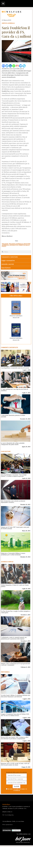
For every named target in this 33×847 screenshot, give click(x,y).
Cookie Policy (17, 830)
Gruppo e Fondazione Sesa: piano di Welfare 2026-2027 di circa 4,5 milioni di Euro (15, 714)
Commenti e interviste (9, 257)
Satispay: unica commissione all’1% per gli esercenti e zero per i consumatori (15, 664)
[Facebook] (3, 65)
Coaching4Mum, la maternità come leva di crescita (15, 368)
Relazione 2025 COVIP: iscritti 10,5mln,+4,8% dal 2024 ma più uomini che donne (15, 764)
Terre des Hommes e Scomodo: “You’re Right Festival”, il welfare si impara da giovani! (13, 475)
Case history (6, 268)
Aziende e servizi (7, 264)
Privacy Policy (7, 830)
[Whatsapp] (13, 65)
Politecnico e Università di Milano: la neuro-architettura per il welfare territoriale (13, 554)
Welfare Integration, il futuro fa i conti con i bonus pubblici (15, 585)
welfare (5, 244)
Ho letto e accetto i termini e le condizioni (17, 789)
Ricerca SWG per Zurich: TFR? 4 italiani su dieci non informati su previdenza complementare (14, 737)
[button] (3, 3)
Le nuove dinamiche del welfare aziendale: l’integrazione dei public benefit (13, 443)
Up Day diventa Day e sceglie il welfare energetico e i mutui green (15, 611)
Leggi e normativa (8, 260)
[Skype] (24, 65)
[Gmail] (17, 65)
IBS (18, 317)
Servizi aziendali (8, 23)
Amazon (15, 317)
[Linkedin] (10, 65)
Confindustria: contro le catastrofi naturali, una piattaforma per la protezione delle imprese (14, 638)
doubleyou (14, 245)
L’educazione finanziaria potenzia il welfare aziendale (13, 416)
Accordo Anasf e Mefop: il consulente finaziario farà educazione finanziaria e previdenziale (15, 696)
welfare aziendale (16, 244)
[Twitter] (6, 65)
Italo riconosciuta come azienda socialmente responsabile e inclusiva (13, 501)
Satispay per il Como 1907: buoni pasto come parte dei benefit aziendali (15, 527)
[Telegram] (20, 65)
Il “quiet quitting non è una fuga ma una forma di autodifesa (14, 389)
